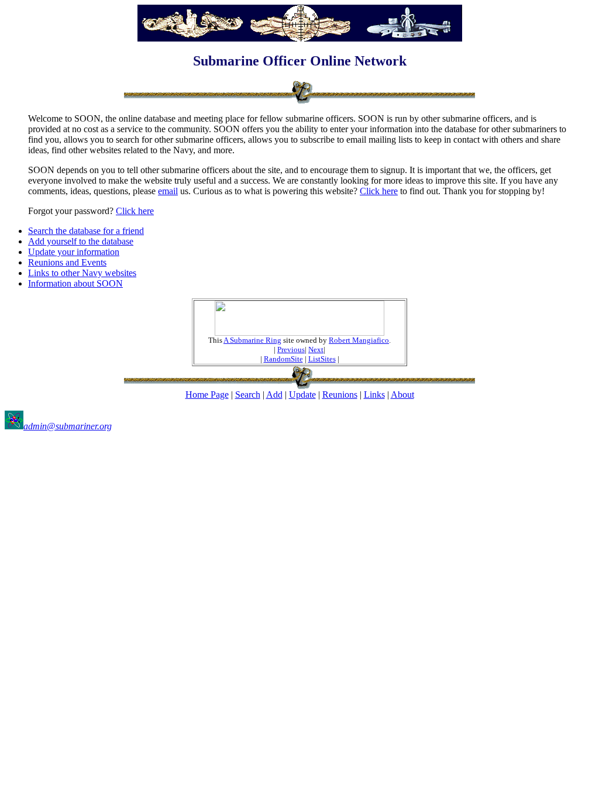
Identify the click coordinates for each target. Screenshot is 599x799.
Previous (291, 349)
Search (247, 394)
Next (315, 349)
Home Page (207, 394)
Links (374, 394)
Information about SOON (75, 283)
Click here (379, 191)
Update (302, 394)
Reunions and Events (67, 262)
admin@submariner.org (67, 426)
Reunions (339, 394)
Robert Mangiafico (359, 340)
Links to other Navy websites (82, 273)
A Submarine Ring (252, 340)
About (402, 394)
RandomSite (283, 358)
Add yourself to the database (80, 241)
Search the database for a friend (86, 231)
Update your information (73, 252)
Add (274, 394)
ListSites (322, 358)
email (168, 191)
